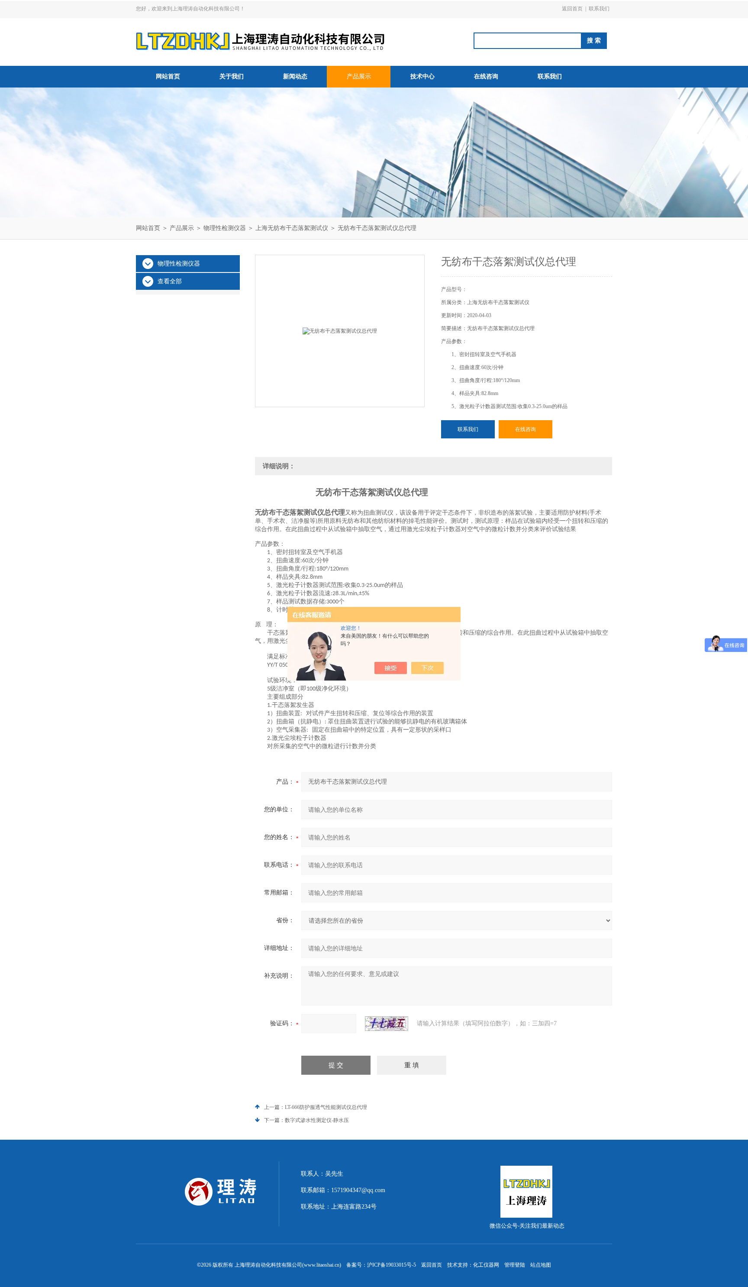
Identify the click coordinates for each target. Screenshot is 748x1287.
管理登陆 (514, 1265)
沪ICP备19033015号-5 (391, 1265)
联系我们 (599, 9)
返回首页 (572, 9)
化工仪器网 (486, 1265)
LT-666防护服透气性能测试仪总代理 (326, 1107)
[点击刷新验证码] (386, 1023)
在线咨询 (486, 76)
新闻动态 (295, 76)
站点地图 (540, 1265)
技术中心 (422, 76)
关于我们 (231, 76)
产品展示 (359, 76)
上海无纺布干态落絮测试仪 (291, 228)
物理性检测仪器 (224, 228)
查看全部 (170, 281)
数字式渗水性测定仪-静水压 (317, 1120)
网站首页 (168, 76)
